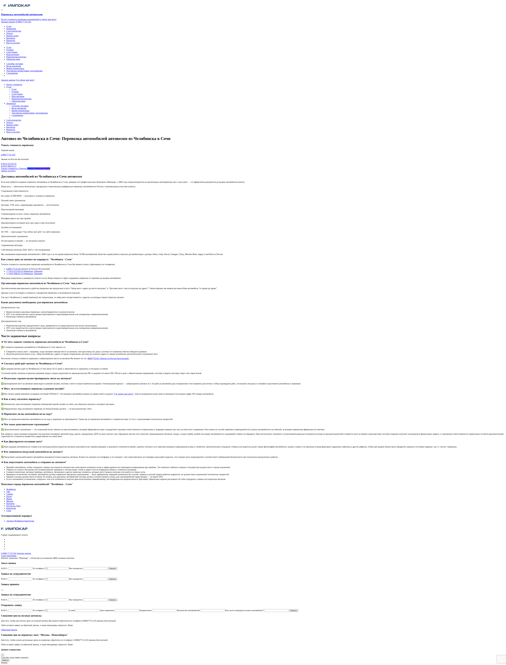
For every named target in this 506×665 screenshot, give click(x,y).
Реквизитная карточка (16, 57)
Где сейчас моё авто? (47, 19)
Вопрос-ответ (12, 36)
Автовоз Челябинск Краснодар (20, 521)
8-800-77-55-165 (8, 155)
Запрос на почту (8, 171)
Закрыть (5, 660)
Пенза (9, 496)
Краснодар (11, 508)
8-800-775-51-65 (13, 269)
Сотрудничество (13, 31)
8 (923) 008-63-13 (8, 166)
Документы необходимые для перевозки (24, 71)
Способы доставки (14, 64)
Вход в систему (13, 43)
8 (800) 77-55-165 (23, 22)
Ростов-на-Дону (13, 506)
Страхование (12, 73)
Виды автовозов (13, 66)
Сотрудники (11, 52)
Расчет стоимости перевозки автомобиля (19, 19)
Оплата (9, 33)
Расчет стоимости (14, 84)
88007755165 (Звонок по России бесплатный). (108, 358)
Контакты (10, 38)
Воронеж (10, 503)
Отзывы (10, 50)
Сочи (8, 511)
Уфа (8, 492)
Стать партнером (8, 556)
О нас (8, 26)
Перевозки (11, 29)
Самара (9, 494)
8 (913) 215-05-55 (8, 164)
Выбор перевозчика (15, 68)
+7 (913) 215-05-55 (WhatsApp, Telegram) (24, 271)
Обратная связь (13, 59)
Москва (9, 501)
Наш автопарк (12, 54)
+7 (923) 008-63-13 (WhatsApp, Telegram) (24, 273)
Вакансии (10, 40)
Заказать (112, 568)
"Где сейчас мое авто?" (123, 394)
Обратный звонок (9, 630)
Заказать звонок (8, 22)
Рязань (9, 499)
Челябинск (11, 489)
